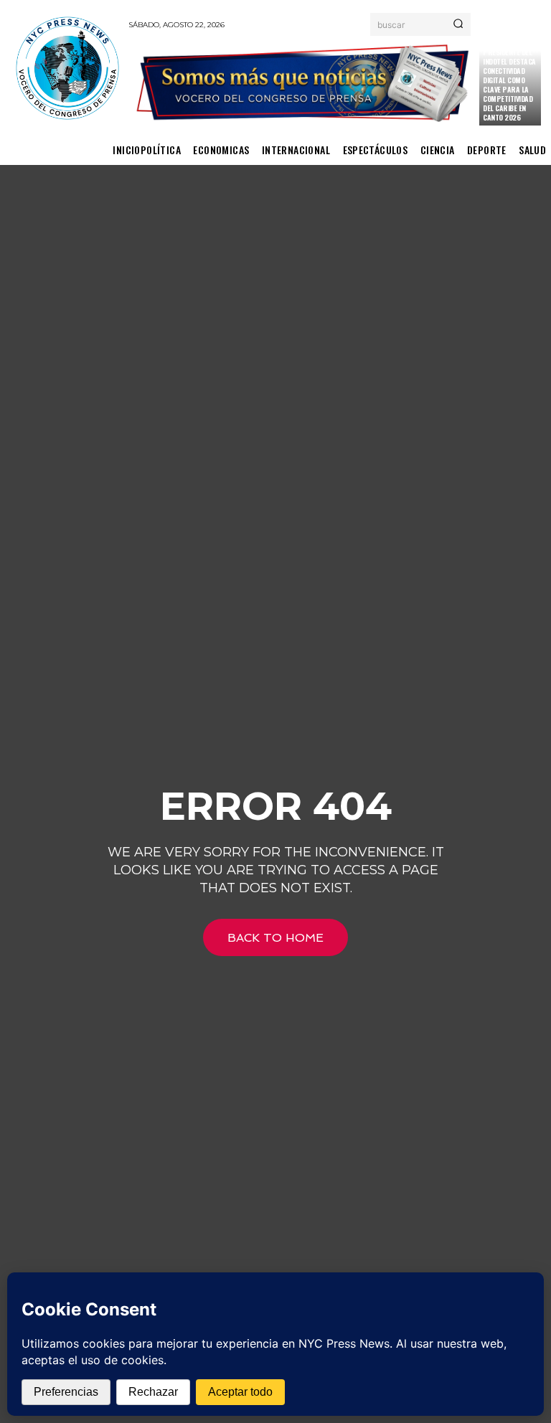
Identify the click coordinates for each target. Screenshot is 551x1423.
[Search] (458, 24)
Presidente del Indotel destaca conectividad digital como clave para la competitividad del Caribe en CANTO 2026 (509, 85)
